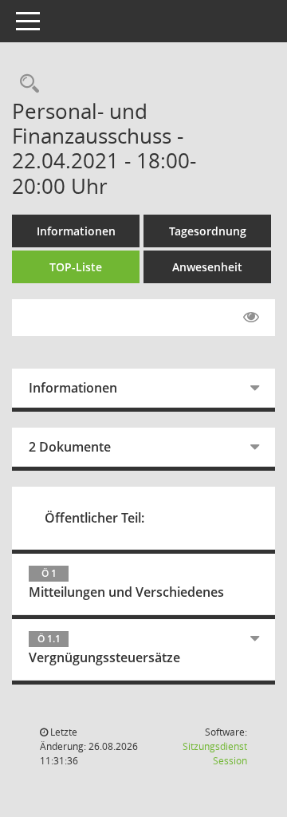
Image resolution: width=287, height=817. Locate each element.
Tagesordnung (207, 231)
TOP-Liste (75, 266)
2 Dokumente (70, 447)
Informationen (76, 231)
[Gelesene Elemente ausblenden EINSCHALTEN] (251, 317)
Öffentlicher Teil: (94, 518)
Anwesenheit (207, 266)
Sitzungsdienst (215, 754)
